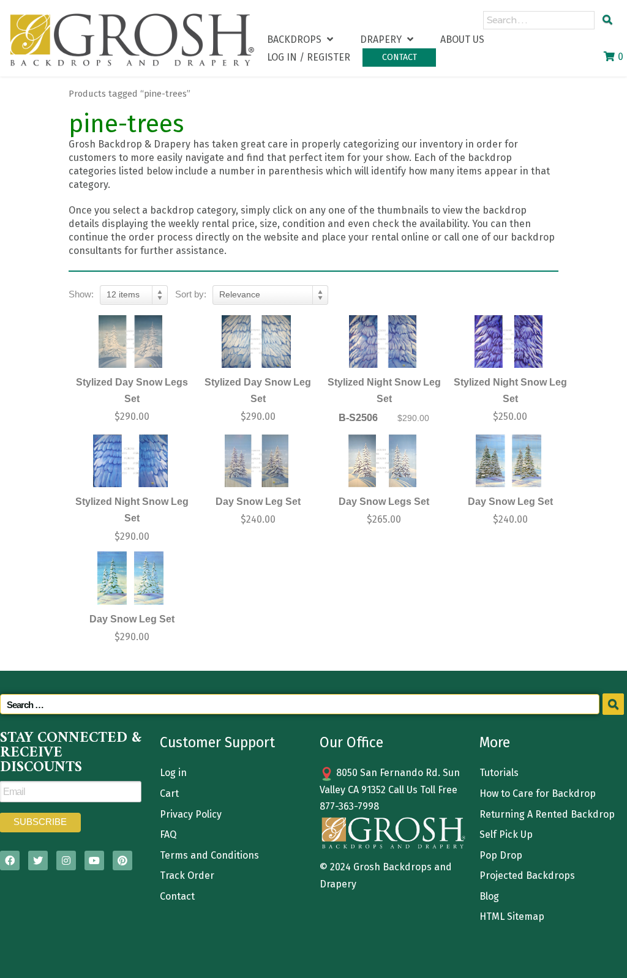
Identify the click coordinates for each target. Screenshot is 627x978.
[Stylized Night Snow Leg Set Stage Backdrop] (383, 341)
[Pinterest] (122, 860)
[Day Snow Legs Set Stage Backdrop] (383, 461)
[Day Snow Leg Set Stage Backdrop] (256, 461)
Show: (81, 294)
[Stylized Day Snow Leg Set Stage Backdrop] (256, 341)
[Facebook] (10, 860)
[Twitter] (38, 860)
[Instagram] (66, 860)
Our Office (351, 742)
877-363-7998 (349, 806)
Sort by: (190, 294)
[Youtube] (94, 860)
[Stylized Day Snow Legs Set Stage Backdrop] (130, 341)
